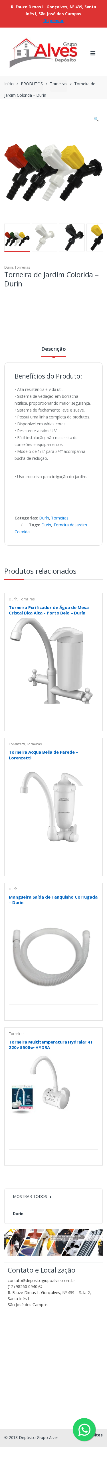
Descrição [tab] (53, 349)
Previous (21, 237)
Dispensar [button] (53, 20)
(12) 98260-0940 (23, 1286)
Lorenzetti (17, 744)
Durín (8, 267)
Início (9, 83)
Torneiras (58, 83)
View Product (93, 707)
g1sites (95, 1435)
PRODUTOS (32, 83)
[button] (96, 120)
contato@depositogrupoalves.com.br (41, 1280)
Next (90, 237)
